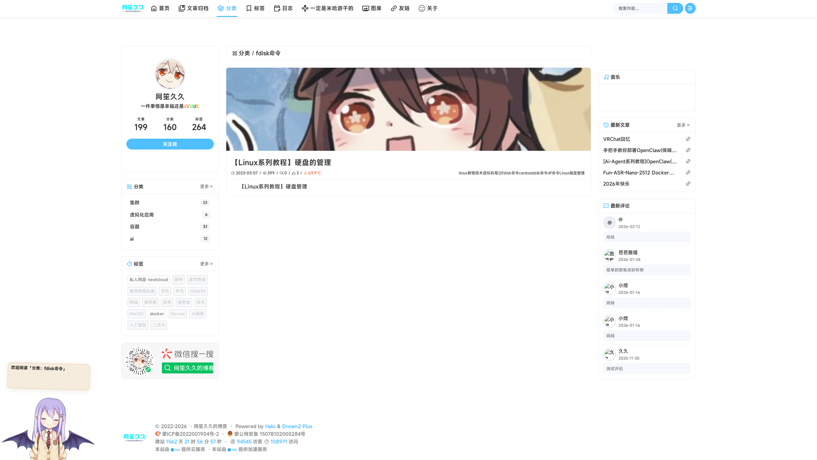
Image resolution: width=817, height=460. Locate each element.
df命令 (553, 172)
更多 (204, 186)
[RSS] (203, 162)
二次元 (159, 325)
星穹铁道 (197, 279)
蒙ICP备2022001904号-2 (191, 434)
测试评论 (614, 369)
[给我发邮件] (181, 162)
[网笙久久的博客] (134, 8)
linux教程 (467, 172)
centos (525, 172)
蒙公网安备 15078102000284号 (269, 434)
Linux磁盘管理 (572, 172)
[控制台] (690, 8)
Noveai (178, 314)
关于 (432, 8)
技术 (479, 172)
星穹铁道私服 (142, 291)
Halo (270, 426)
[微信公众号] (170, 361)
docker (157, 314)
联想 (167, 302)
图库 (376, 8)
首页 (164, 8)
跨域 (134, 302)
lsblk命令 (539, 172)
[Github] (159, 162)
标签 (259, 8)
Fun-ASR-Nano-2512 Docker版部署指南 (640, 172)
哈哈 (610, 237)
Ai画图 (197, 314)
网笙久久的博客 (210, 426)
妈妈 (610, 303)
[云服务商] (175, 449)
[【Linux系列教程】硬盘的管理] (408, 109)
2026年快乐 (616, 183)
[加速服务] (232, 449)
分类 (231, 8)
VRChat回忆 (616, 139)
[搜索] (675, 8)
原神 (178, 279)
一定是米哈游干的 (332, 8)
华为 (180, 291)
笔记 (498, 172)
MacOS (137, 314)
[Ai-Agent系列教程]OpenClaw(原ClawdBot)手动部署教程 (640, 161)
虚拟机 (488, 172)
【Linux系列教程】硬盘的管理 (281, 162)
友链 (404, 8)
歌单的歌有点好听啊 (625, 270)
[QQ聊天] (137, 162)
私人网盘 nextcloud (149, 279)
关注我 (170, 144)
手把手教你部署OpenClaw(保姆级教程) (640, 150)
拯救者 (184, 302)
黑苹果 (150, 302)
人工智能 (138, 325)
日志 (287, 8)
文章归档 (198, 8)
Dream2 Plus (297, 426)
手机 (165, 291)
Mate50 (198, 291)
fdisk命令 (510, 172)
